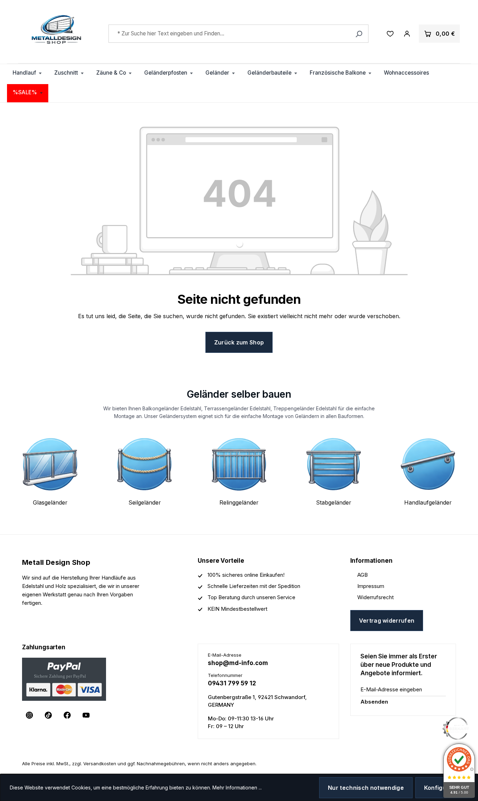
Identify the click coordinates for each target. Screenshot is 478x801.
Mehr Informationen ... (237, 787)
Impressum (370, 586)
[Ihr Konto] (407, 33)
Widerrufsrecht (375, 597)
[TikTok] (48, 715)
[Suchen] (358, 34)
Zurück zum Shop (239, 342)
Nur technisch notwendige (366, 787)
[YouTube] (86, 715)
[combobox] (238, 34)
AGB (362, 574)
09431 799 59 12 (232, 683)
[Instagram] (29, 715)
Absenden (374, 701)
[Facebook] (67, 715)
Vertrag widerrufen (387, 620)
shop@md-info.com (238, 662)
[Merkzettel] (390, 33)
